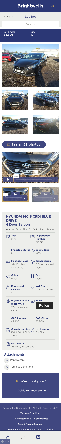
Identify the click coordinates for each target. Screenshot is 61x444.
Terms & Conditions (22, 366)
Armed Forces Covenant (30, 424)
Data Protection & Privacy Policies (30, 418)
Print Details (17, 360)
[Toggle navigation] (4, 6)
